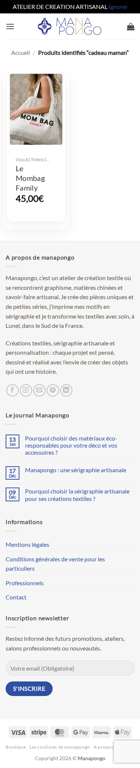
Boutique (16, 747)
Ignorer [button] (118, 6)
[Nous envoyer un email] (39, 390)
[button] (10, 26)
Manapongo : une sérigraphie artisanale (75, 469)
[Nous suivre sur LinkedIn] (66, 390)
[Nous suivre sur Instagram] (26, 390)
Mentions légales (27, 544)
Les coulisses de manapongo (59, 747)
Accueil (20, 52)
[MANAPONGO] (70, 26)
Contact (16, 597)
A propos (103, 747)
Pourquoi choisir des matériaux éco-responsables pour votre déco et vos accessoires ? (71, 445)
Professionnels (25, 582)
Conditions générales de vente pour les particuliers (55, 563)
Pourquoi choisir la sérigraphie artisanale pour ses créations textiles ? (77, 495)
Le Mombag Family (30, 178)
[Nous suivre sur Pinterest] (53, 390)
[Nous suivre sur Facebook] (12, 390)
